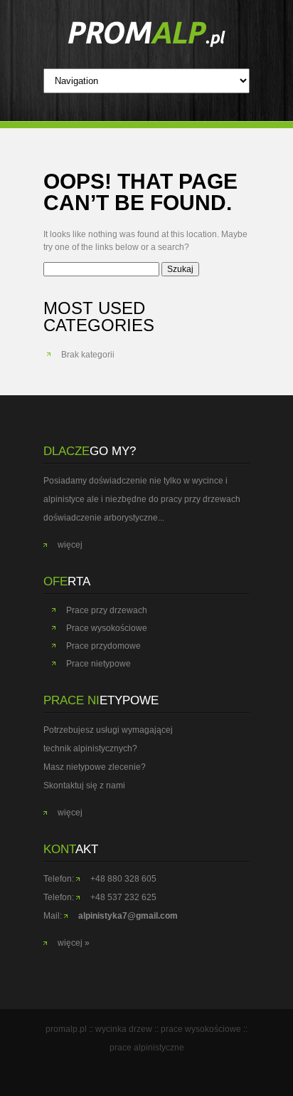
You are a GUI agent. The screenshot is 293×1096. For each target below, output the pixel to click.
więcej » (74, 943)
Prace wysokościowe (106, 628)
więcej (70, 545)
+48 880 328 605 (123, 879)
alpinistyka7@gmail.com (128, 916)
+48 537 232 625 (123, 897)
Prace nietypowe (98, 664)
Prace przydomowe (103, 646)
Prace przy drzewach (106, 610)
